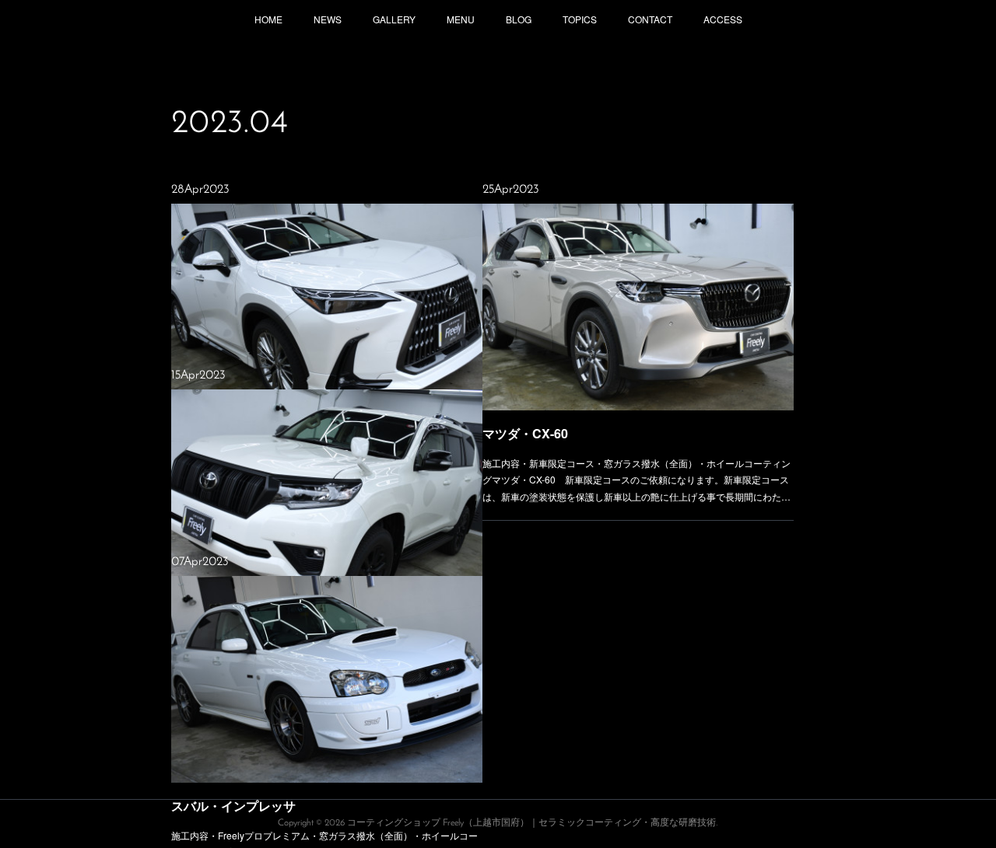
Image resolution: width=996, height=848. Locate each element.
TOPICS (580, 19)
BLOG (518, 19)
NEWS (328, 19)
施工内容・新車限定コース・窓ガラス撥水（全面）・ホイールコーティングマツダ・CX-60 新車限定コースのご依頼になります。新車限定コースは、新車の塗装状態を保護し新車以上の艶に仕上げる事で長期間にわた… (636, 479)
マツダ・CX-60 (525, 433)
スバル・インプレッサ (233, 806)
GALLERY (394, 19)
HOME (268, 19)
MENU (461, 19)
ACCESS (722, 19)
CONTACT (650, 19)
